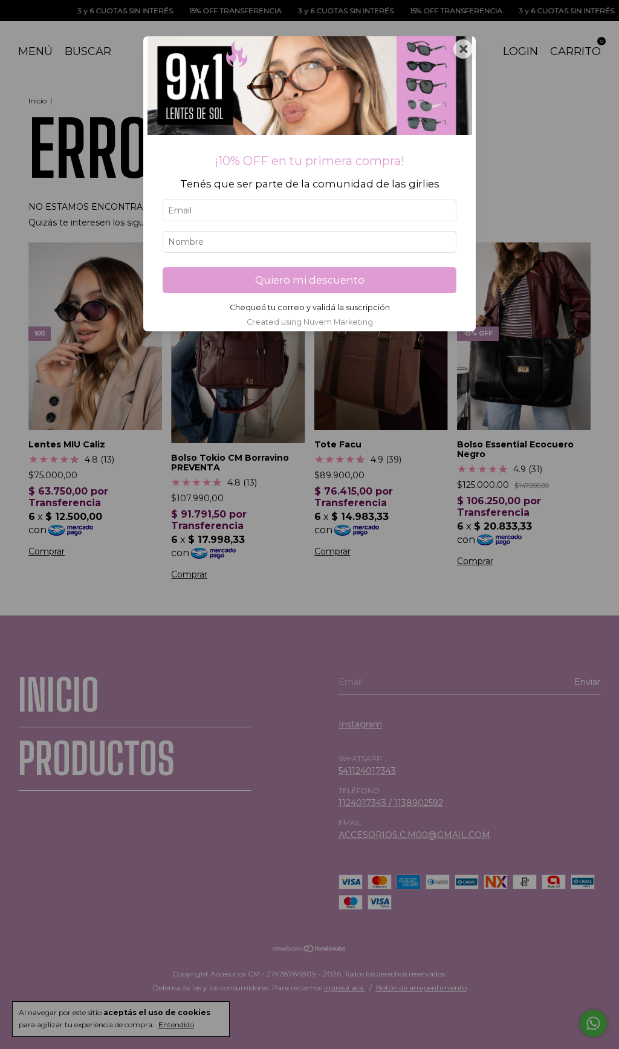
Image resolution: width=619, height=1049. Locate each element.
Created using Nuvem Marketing (310, 321)
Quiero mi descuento (310, 280)
